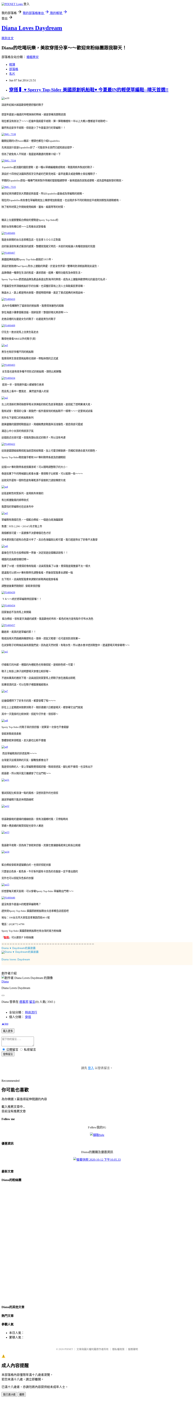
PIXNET (68, 1349)
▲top (5, 1023)
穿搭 (28, 1017)
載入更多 (8, 1031)
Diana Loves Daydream (32, 27)
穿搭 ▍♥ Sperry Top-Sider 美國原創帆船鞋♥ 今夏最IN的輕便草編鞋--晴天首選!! (88, 89)
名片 (12, 73)
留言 (32, 1001)
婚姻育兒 (33, 57)
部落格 (13, 69)
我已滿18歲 (9, 1394)
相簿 (12, 64)
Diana (5, 981)
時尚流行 (31, 1012)
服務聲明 (133, 1349)
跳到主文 (8, 38)
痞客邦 (23, 1001)
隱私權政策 (118, 1349)
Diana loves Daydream (16, 959)
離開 (21, 1394)
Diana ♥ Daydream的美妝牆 (19, 948)
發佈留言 (8, 1054)
